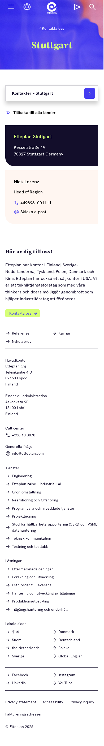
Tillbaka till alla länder (34, 112)
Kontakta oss (53, 28)
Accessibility (52, 702)
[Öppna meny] (11, 7)
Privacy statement (20, 702)
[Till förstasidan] (52, 8)
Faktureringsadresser (23, 714)
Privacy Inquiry (82, 702)
